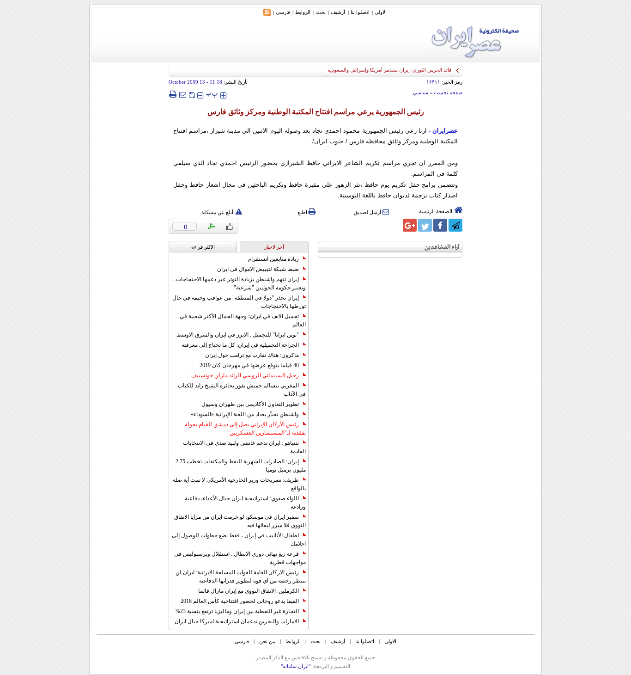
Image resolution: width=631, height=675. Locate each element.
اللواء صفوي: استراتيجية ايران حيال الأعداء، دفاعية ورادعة (245, 502)
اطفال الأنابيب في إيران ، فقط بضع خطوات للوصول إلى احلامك (239, 539)
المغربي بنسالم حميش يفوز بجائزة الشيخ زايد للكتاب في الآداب (242, 389)
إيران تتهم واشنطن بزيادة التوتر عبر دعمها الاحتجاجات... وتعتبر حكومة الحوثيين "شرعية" (239, 283)
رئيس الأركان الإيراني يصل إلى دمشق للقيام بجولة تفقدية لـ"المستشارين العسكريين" (245, 428)
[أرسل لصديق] (182, 94)
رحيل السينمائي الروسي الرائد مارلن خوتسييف (245, 375)
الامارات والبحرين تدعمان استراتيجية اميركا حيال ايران (237, 621)
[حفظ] (191, 94)
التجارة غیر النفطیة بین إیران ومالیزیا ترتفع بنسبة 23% (237, 611)
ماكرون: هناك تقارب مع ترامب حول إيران (252, 355)
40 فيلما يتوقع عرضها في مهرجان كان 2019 (249, 365)
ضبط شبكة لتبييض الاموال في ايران (258, 269)
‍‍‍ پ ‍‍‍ (212, 94)
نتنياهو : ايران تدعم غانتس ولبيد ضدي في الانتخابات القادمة (244, 447)
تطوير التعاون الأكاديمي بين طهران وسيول (250, 404)
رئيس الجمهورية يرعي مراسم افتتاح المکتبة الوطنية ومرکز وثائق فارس (315, 112)
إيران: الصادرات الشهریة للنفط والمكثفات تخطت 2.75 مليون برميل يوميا (241, 465)
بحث (321, 12)
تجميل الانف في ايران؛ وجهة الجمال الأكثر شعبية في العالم (243, 320)
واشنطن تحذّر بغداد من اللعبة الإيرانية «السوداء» (245, 414)
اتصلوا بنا (360, 12)
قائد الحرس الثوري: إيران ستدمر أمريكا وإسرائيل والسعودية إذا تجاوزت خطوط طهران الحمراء (353, 70)
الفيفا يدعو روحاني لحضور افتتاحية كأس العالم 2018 (240, 601)
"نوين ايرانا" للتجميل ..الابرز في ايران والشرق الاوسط (237, 334)
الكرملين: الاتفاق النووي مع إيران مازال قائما (248, 591)
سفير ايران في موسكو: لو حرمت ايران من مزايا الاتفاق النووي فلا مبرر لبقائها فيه (240, 521)
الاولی (381, 12)
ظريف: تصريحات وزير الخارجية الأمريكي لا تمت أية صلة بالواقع (239, 484)
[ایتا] (394, 225)
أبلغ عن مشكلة (217, 212)
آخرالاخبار (274, 247)
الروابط (302, 12)
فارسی (283, 12)
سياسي (420, 92)
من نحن (267, 641)
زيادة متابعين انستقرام (273, 259)
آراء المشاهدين (442, 247)
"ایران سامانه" (295, 666)
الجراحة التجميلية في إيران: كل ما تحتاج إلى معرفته (240, 345)
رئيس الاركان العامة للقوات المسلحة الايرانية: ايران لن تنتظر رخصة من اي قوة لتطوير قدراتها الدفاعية (241, 576)
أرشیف (338, 12)
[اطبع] (172, 94)
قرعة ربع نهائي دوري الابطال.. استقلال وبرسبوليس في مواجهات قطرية (240, 558)
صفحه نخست (448, 92)
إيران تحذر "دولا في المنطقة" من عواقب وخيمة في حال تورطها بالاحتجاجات (239, 302)
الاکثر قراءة (203, 247)
